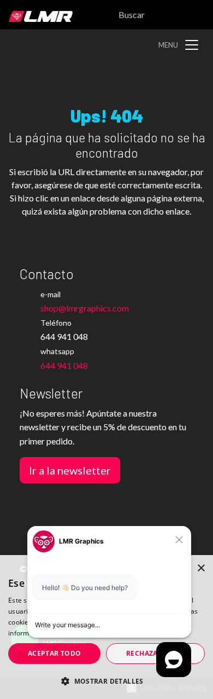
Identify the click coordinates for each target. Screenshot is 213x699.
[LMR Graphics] (36, 14)
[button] (106, 680)
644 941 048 (64, 365)
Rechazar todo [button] (155, 653)
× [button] (201, 568)
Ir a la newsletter (70, 470)
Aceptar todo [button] (54, 653)
